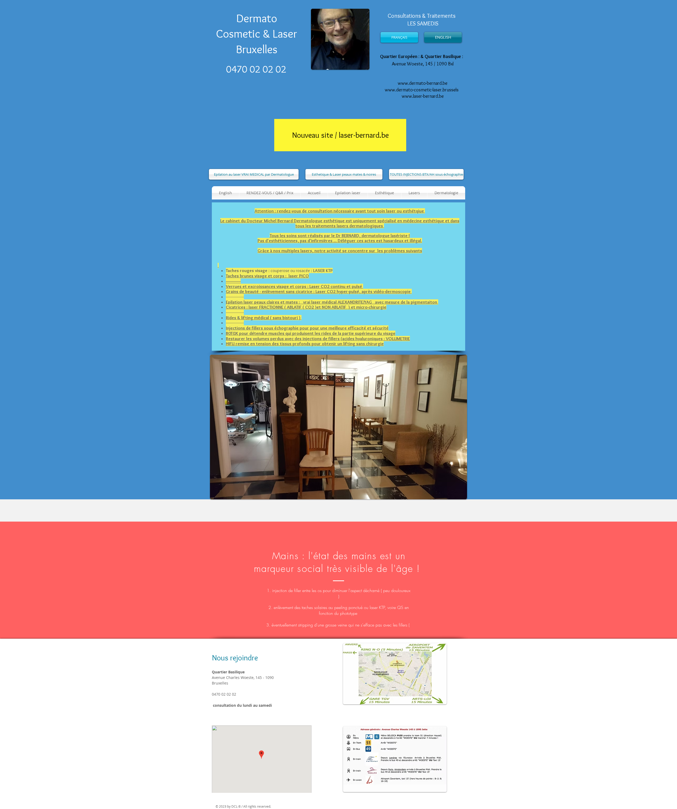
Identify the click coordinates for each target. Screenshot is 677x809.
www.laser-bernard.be (423, 96)
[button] (384, 192)
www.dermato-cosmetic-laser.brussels (422, 90)
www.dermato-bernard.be (422, 83)
